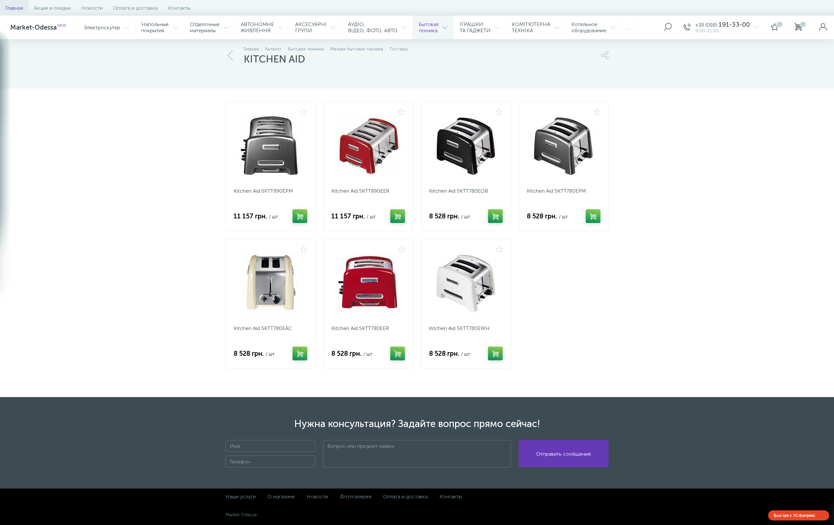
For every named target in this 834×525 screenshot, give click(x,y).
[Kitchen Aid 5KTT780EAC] (270, 283)
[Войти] (823, 27)
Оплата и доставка (135, 8)
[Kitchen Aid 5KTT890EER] (368, 146)
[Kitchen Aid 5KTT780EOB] (466, 146)
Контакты (179, 8)
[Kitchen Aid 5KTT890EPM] (270, 146)
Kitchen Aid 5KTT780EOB (458, 191)
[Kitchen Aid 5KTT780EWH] (466, 283)
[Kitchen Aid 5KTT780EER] (368, 283)
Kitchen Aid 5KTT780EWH (459, 328)
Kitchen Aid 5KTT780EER (360, 328)
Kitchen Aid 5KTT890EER (360, 191)
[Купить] (300, 216)
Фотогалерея (355, 496)
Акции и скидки (52, 8)
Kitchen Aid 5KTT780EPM (556, 191)
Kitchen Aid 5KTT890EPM (263, 191)
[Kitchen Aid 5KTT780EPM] (563, 146)
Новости (92, 8)
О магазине (281, 496)
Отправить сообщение (563, 454)
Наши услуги (240, 496)
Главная (14, 8)
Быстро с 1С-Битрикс (794, 515)
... (628, 27)
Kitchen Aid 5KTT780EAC (263, 328)
